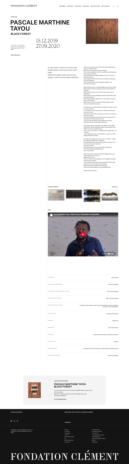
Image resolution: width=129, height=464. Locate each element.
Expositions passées (69, 436)
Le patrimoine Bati (96, 436)
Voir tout (114, 186)
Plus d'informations (60, 399)
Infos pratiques (15, 55)
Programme (95, 442)
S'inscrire (67, 422)
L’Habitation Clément (97, 431)
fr (117, 6)
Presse (93, 440)
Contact (66, 434)
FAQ (65, 438)
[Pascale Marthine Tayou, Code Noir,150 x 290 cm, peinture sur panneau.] (74, 194)
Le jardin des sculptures (98, 434)
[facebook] (11, 421)
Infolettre (67, 442)
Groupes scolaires (69, 440)
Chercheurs (67, 433)
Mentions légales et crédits (99, 438)
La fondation (95, 433)
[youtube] (14, 421)
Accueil (66, 429)
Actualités (67, 431)
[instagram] (17, 421)
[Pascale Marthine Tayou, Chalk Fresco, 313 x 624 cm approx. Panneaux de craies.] (56, 195)
